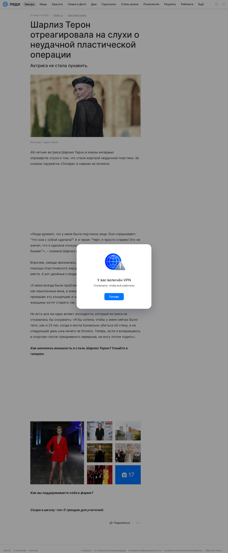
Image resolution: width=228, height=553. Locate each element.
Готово (114, 296)
